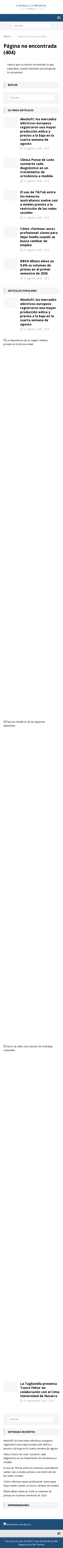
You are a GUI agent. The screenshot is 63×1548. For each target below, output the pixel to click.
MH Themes (38, 1544)
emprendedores (18, 1505)
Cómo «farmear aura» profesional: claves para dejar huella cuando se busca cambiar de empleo (39, 237)
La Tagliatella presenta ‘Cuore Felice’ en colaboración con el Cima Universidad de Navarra (39, 1390)
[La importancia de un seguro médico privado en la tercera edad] (30, 342)
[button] (58, 17)
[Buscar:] (31, 25)
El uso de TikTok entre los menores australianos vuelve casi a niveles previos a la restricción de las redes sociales (39, 202)
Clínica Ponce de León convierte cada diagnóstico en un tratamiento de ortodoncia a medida (37, 168)
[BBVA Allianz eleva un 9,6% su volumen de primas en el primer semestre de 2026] (11, 264)
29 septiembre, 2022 (35, 1400)
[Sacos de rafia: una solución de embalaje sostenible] (30, 1048)
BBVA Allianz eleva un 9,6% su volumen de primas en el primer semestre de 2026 (37, 267)
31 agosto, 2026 (32, 148)
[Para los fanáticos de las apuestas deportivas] (30, 724)
